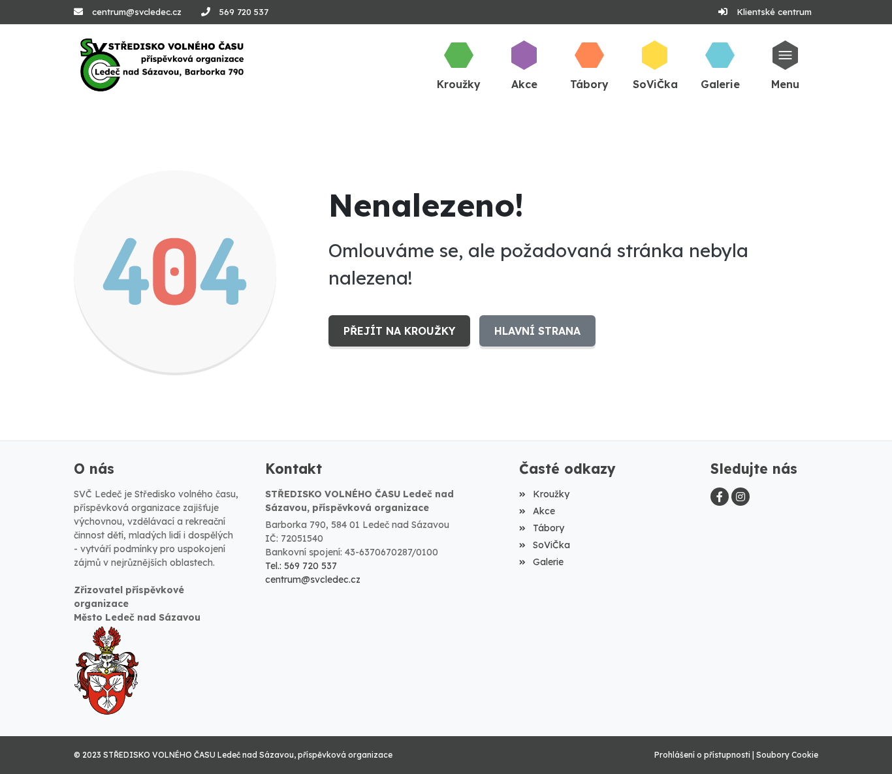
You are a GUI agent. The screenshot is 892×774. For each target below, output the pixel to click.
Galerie (548, 562)
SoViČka (551, 545)
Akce (543, 511)
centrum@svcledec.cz (137, 12)
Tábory (548, 528)
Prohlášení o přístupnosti (702, 755)
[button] (785, 64)
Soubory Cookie (787, 755)
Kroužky (551, 494)
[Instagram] (740, 497)
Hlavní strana (537, 330)
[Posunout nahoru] (862, 744)
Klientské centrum (774, 12)
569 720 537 (243, 12)
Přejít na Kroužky (399, 330)
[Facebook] (719, 497)
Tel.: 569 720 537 (301, 566)
